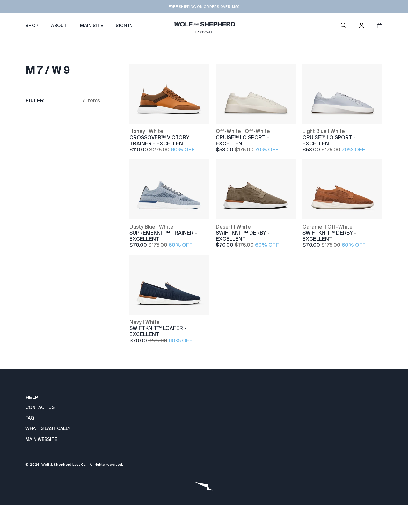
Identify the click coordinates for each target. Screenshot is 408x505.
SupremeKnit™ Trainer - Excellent (163, 236)
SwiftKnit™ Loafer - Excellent (157, 331)
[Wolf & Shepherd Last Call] (204, 25)
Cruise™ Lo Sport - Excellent (242, 140)
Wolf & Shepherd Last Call (64, 464)
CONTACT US (40, 407)
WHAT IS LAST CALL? (48, 428)
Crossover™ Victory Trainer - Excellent (159, 140)
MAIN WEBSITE (41, 439)
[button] (343, 25)
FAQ (30, 418)
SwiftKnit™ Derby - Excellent (243, 236)
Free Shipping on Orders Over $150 (204, 7)
